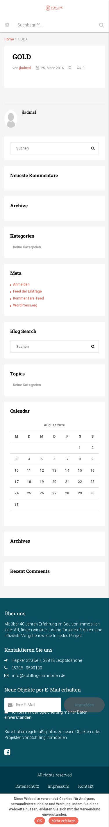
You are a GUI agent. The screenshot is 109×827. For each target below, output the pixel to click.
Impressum (58, 786)
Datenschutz (27, 786)
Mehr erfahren (63, 820)
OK (39, 820)
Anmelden (21, 284)
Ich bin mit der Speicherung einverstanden (45, 715)
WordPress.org (25, 305)
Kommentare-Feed (28, 298)
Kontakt (86, 786)
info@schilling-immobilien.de (38, 675)
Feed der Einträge (27, 291)
